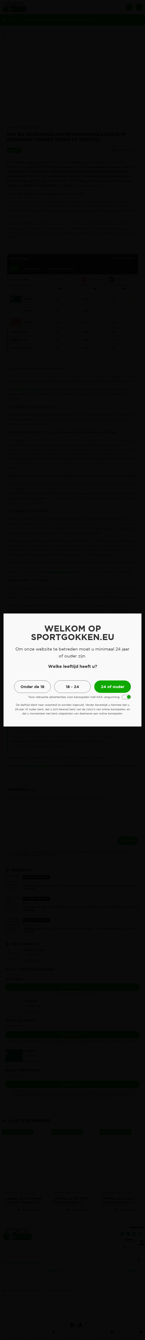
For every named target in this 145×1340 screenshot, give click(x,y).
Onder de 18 (32, 686)
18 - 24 (72, 686)
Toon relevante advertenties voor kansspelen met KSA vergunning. (74, 697)
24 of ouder (112, 686)
